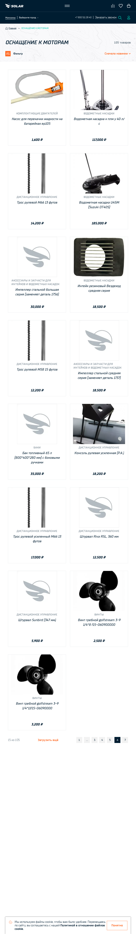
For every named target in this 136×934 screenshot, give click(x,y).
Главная (12, 28)
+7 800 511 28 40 (83, 17)
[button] (106, 18)
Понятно (117, 925)
